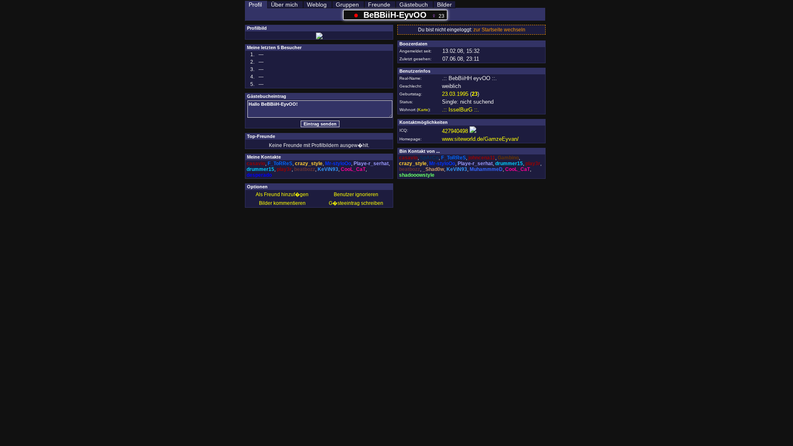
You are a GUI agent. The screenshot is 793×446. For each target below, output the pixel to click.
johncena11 (481, 158)
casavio (256, 163)
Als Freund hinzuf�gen (282, 194)
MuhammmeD (486, 169)
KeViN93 (328, 169)
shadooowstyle (416, 175)
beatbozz (304, 169)
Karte (423, 109)
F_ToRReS (280, 163)
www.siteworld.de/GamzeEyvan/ (480, 139)
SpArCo (429, 158)
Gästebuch (413, 4)
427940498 (455, 131)
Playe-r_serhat (371, 163)
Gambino (508, 158)
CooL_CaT (353, 169)
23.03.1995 (455, 94)
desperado (259, 175)
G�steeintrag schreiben (356, 203)
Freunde (379, 4)
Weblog (317, 4)
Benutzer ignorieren (356, 194)
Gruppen (347, 4)
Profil (255, 4)
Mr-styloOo (338, 163)
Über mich (284, 4)
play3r (284, 169)
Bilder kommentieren (282, 203)
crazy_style (309, 163)
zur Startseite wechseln (499, 30)
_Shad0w (433, 169)
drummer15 (260, 169)
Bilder (444, 4)
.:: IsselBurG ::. (460, 110)
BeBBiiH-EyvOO (395, 14)
